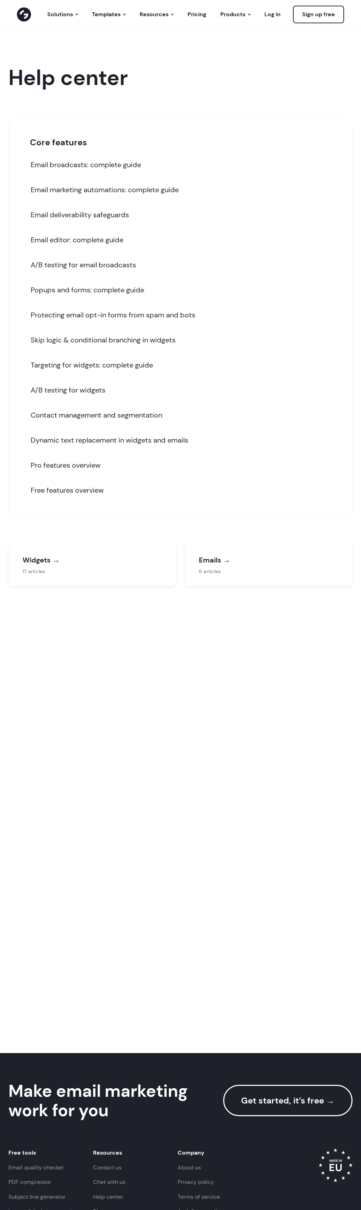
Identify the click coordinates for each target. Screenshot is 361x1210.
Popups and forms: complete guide (87, 289)
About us (189, 1167)
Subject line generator (37, 1196)
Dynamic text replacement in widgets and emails (109, 440)
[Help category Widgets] (92, 565)
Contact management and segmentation (96, 415)
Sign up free (318, 14)
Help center (108, 1196)
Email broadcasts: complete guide (86, 164)
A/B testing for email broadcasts (83, 264)
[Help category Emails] (269, 565)
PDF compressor (29, 1182)
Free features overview (67, 490)
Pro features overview (65, 465)
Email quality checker (36, 1167)
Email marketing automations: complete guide (105, 189)
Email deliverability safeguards (80, 214)
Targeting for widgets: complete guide (92, 365)
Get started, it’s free (288, 1100)
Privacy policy (196, 1182)
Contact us (107, 1167)
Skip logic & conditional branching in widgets (103, 340)
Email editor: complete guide (77, 239)
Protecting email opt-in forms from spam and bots (113, 315)
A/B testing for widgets (68, 390)
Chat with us (109, 1182)
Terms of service (199, 1196)
